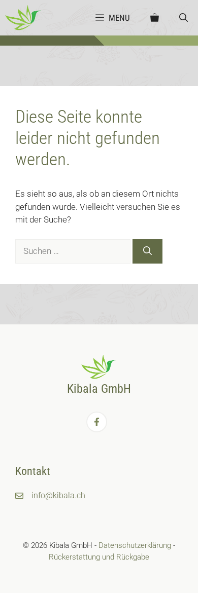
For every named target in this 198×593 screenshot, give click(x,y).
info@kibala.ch (58, 495)
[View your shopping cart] (154, 17)
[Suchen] (147, 251)
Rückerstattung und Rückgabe (99, 557)
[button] (183, 17)
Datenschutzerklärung (134, 545)
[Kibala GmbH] (23, 17)
